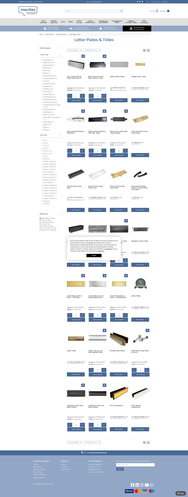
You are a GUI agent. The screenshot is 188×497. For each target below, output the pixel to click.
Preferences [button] (101, 251)
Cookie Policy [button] (108, 249)
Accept (94, 255)
